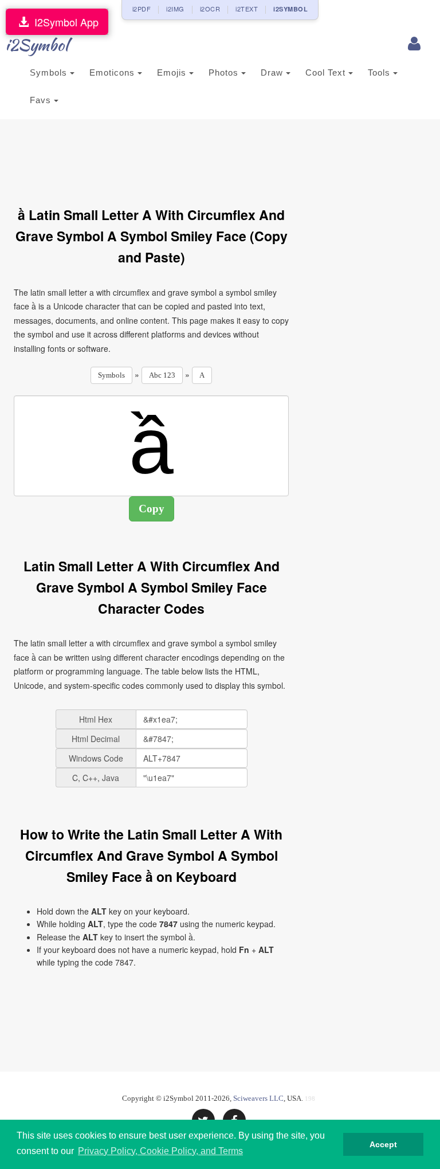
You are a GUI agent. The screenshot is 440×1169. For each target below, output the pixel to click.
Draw (273, 72)
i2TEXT (246, 8)
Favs (42, 100)
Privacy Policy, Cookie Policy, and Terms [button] (160, 1151)
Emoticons (113, 72)
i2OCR (210, 8)
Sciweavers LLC (258, 1098)
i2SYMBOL (290, 9)
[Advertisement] (222, 156)
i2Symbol (36, 44)
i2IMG (175, 8)
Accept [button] (383, 1144)
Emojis (173, 72)
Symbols (50, 72)
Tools (380, 72)
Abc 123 (162, 375)
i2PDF (141, 8)
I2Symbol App (64, 21)
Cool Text (326, 72)
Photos (225, 72)
